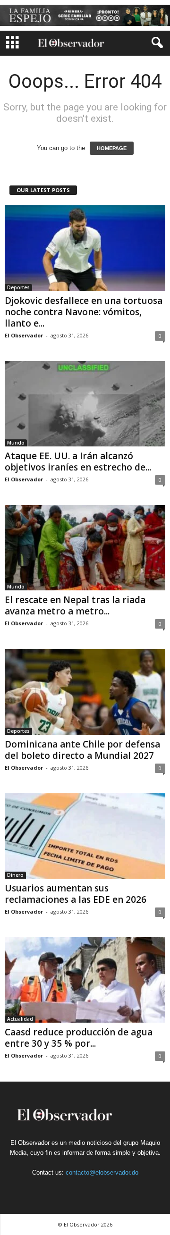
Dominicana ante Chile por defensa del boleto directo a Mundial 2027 (82, 750)
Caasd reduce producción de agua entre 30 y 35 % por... (79, 1038)
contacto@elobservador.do (102, 1172)
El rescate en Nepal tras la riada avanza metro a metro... (75, 605)
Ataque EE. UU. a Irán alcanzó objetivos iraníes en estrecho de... (78, 461)
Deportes (18, 287)
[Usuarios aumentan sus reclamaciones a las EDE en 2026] (85, 836)
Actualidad (20, 1019)
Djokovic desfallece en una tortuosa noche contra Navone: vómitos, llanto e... (83, 311)
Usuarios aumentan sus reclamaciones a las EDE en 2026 (75, 894)
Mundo (16, 442)
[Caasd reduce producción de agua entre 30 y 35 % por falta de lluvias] (85, 980)
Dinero (15, 875)
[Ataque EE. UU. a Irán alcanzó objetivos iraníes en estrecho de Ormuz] (85, 403)
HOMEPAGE (112, 148)
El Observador (24, 335)
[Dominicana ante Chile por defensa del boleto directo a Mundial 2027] (85, 691)
